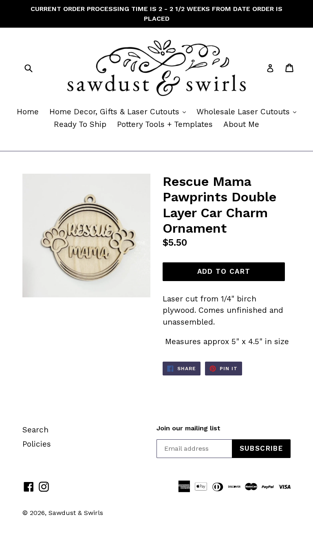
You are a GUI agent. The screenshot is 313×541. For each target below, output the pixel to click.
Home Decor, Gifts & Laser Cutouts (119, 111)
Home (28, 111)
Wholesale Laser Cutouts (248, 111)
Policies (36, 444)
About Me (241, 124)
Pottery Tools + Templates (165, 124)
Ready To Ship (80, 124)
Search (35, 429)
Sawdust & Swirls (75, 513)
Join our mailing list (188, 428)
